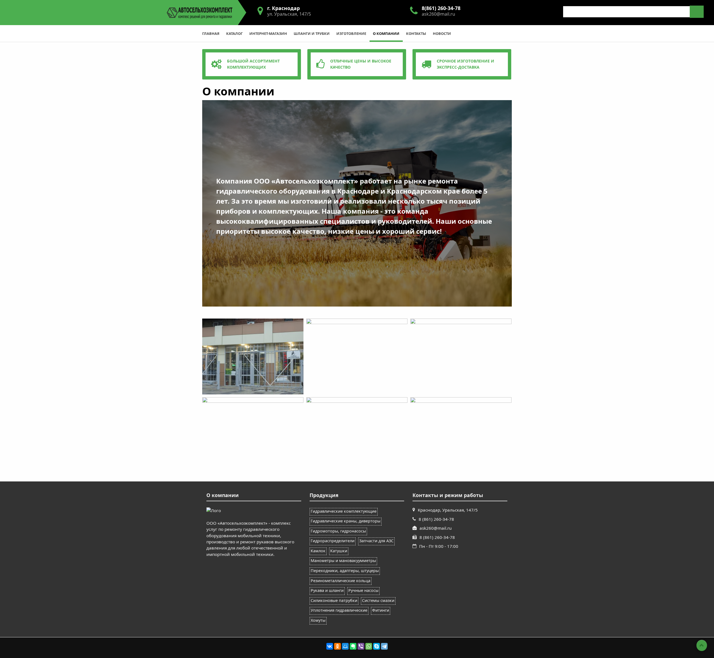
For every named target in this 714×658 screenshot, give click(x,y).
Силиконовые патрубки (334, 600)
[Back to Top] (701, 645)
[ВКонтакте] (329, 646)
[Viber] (361, 646)
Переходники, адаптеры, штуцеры (345, 570)
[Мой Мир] (345, 646)
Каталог (234, 33)
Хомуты (318, 620)
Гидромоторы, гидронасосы (338, 531)
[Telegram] (384, 646)
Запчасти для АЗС (376, 540)
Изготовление (351, 33)
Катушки (338, 550)
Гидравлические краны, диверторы (345, 521)
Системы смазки (378, 600)
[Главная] (200, 12)
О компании (386, 33)
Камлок (318, 550)
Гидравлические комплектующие (344, 511)
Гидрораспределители (332, 540)
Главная (210, 33)
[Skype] (376, 646)
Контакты (416, 33)
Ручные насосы (363, 590)
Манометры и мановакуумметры (343, 560)
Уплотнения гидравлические (339, 610)
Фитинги (380, 610)
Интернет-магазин (268, 33)
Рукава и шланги (327, 590)
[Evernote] (353, 646)
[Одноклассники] (337, 646)
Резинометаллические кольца (340, 580)
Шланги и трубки (312, 33)
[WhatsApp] (368, 646)
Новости (442, 33)
